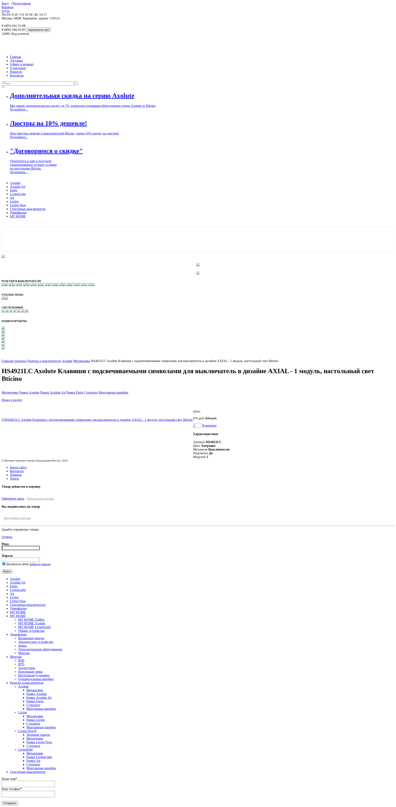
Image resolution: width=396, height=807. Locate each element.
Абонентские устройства (35, 642)
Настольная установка (34, 675)
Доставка (16, 60)
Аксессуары (26, 668)
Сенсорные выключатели (28, 209)
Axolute (15, 183)
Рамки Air (33, 760)
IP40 (21, 660)
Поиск (14, 478)
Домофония (18, 212)
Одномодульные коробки (36, 679)
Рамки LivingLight (39, 757)
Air (12, 197)
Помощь (16, 475)
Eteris (13, 190)
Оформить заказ (13, 498)
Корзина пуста (7, 9)
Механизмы (81, 361)
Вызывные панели (31, 638)
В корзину (209, 425)
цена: (196, 411)
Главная (15, 57)
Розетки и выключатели (44, 361)
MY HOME (18, 216)
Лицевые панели (38, 734)
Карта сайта (18, 467)
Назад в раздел (12, 400)
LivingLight (18, 194)
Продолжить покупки (40, 498)
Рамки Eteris (74, 392)
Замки (22, 645)
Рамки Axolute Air (52, 392)
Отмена (7, 537)
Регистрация (22, 3)
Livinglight (25, 749)
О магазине (18, 68)
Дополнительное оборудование (40, 649)
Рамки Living (35, 720)
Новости (16, 71)
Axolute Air (17, 186)
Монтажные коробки (113, 392)
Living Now (18, 205)
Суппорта (91, 392)
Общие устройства (31, 630)
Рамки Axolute (29, 392)
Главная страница (14, 361)
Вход (5, 3)
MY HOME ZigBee (31, 619)
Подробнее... (19, 109)
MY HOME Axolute (31, 623)
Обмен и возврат (22, 64)
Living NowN (27, 731)
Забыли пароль (40, 564)
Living (14, 201)
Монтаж (24, 653)
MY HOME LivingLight (34, 627)
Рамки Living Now (39, 742)
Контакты (17, 75)
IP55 (21, 664)
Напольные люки (30, 671)
